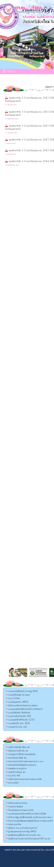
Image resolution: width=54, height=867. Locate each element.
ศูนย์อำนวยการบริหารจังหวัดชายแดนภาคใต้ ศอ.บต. (29, 838)
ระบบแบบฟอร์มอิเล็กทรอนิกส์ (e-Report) (25, 709)
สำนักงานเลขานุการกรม (17, 803)
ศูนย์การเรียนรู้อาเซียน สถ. (19, 747)
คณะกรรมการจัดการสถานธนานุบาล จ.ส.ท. (26, 761)
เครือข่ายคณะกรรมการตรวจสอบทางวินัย (25, 779)
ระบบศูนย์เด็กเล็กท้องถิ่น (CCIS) (21, 719)
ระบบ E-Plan (14, 698)
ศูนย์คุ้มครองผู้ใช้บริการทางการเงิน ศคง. (24, 835)
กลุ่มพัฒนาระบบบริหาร (17, 768)
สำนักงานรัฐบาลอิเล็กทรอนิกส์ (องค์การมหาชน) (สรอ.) (30, 817)
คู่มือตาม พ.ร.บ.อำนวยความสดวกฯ (22, 828)
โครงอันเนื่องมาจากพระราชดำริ (20, 810)
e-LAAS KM (14, 775)
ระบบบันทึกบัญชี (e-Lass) (19, 694)
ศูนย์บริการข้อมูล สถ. (17, 772)
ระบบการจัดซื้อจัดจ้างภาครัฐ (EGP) (23, 691)
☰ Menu (9, 71)
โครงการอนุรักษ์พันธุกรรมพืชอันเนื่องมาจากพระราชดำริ (30, 820)
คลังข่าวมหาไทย (14, 824)
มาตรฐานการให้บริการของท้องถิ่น (22, 754)
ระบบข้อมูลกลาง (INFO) (18, 702)
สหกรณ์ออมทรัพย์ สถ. (17, 757)
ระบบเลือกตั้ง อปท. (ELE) (19, 723)
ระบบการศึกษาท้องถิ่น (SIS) (19, 716)
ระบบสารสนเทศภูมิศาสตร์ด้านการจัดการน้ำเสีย (27, 813)
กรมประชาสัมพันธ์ (15, 806)
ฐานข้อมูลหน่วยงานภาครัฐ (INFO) (22, 831)
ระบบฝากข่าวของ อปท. (18, 726)
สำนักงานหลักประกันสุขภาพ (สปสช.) (23, 705)
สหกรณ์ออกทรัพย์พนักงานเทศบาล (22, 765)
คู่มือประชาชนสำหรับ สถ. (18, 750)
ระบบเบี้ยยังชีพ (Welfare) (19, 712)
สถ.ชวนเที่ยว (13, 782)
